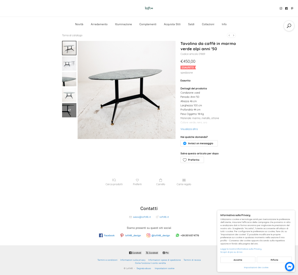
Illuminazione (123, 24)
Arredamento (99, 24)
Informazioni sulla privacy (132, 260)
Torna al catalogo (72, 35)
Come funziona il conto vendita (150, 263)
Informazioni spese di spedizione (164, 260)
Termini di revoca (192, 260)
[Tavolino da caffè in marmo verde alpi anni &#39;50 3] (69, 95)
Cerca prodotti (114, 184)
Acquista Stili (172, 24)
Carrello (160, 184)
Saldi (191, 24)
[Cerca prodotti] (289, 26)
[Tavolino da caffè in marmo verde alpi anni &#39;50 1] (69, 63)
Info (224, 24)
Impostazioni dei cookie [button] (256, 267)
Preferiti (137, 184)
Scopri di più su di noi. (231, 252)
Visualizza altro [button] (189, 129)
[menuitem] (229, 35)
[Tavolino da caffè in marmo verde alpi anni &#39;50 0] (69, 48)
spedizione (187, 72)
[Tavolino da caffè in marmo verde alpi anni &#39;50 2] (69, 79)
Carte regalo (184, 184)
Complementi (147, 24)
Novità (79, 24)
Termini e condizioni (107, 260)
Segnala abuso (144, 268)
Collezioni (208, 24)
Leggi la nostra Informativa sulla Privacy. (241, 248)
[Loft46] (149, 8)
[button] (199, 143)
